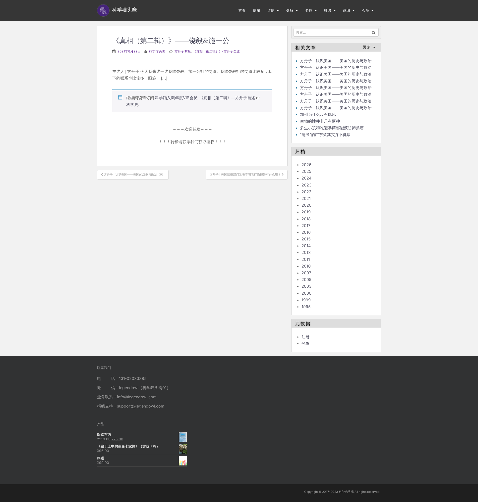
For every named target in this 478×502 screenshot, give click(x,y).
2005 (306, 279)
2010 (306, 266)
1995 (306, 306)
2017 (305, 225)
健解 (289, 10)
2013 (306, 252)
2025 (306, 171)
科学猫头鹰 (157, 51)
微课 (327, 10)
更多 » (369, 47)
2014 (306, 245)
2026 (306, 164)
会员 (365, 10)
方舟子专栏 (183, 51)
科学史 (132, 104)
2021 (306, 198)
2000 (306, 293)
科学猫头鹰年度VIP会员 (176, 97)
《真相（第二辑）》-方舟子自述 (216, 51)
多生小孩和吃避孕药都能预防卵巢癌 (332, 127)
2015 (306, 238)
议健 (270, 10)
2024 (306, 178)
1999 (306, 299)
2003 (306, 286)
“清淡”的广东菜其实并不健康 (325, 134)
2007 (306, 272)
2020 (306, 205)
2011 (305, 259)
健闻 (256, 10)
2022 (306, 191)
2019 (306, 211)
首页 (242, 10)
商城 (346, 10)
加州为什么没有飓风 (318, 114)
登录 (305, 343)
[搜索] (374, 32)
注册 (305, 336)
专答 (308, 10)
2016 (306, 232)
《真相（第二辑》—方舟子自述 (227, 97)
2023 (306, 185)
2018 (306, 218)
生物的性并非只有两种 (320, 121)
